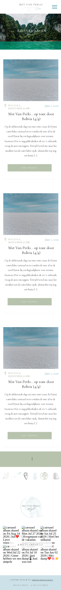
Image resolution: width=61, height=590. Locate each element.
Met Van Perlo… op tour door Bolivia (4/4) (31, 116)
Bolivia (14, 105)
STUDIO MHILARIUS (42, 580)
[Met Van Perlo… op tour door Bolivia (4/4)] (30, 80)
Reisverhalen (19, 108)
